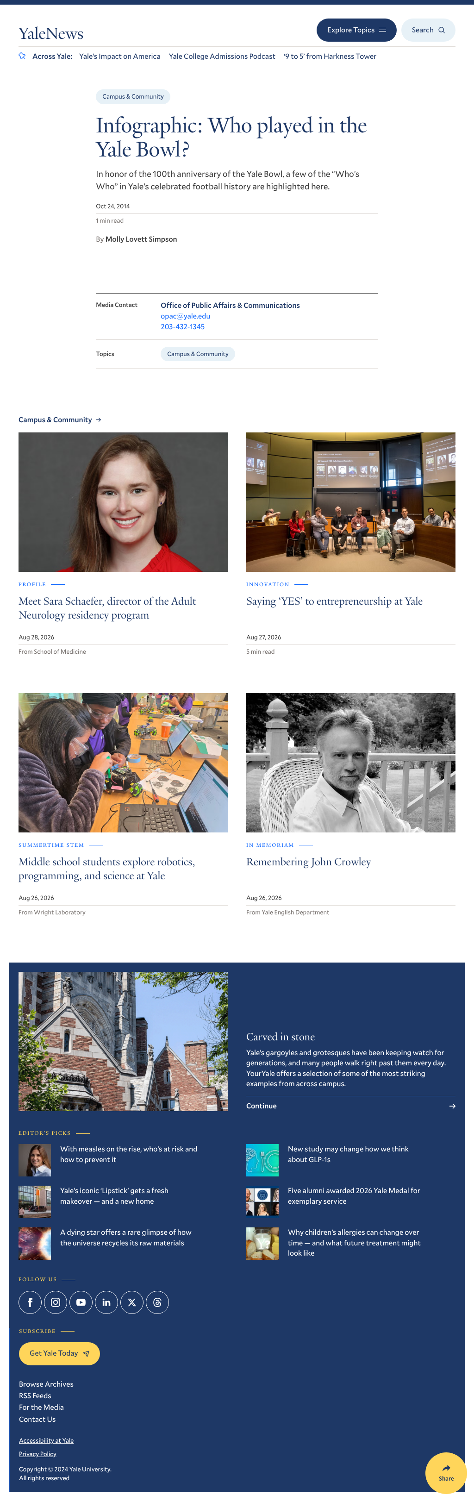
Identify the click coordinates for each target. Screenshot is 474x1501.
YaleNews (51, 36)
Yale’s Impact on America (120, 56)
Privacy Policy (37, 1454)
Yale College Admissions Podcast (222, 56)
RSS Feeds (35, 1396)
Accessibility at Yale (46, 1440)
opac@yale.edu (185, 316)
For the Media (41, 1407)
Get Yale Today (54, 1353)
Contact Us (37, 1419)
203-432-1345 (183, 326)
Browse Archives (46, 1384)
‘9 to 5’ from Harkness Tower (330, 56)
